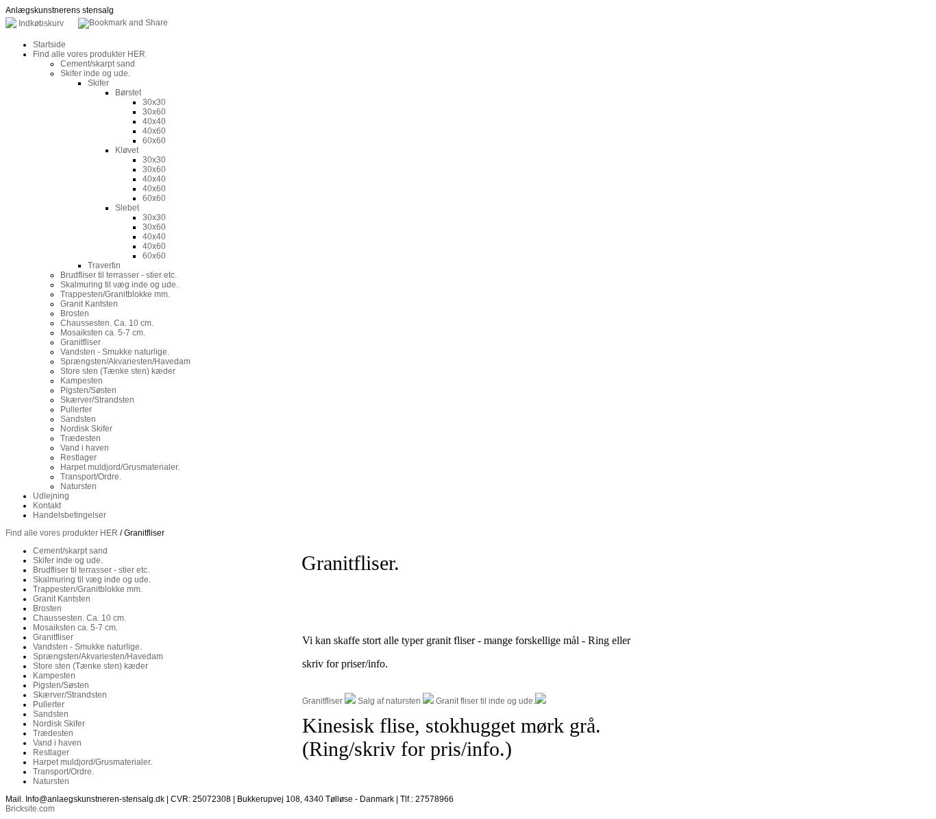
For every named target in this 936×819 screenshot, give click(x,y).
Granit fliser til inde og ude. (485, 701)
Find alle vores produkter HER (61, 533)
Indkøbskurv (41, 23)
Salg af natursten (389, 701)
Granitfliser (322, 701)
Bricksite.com (30, 809)
